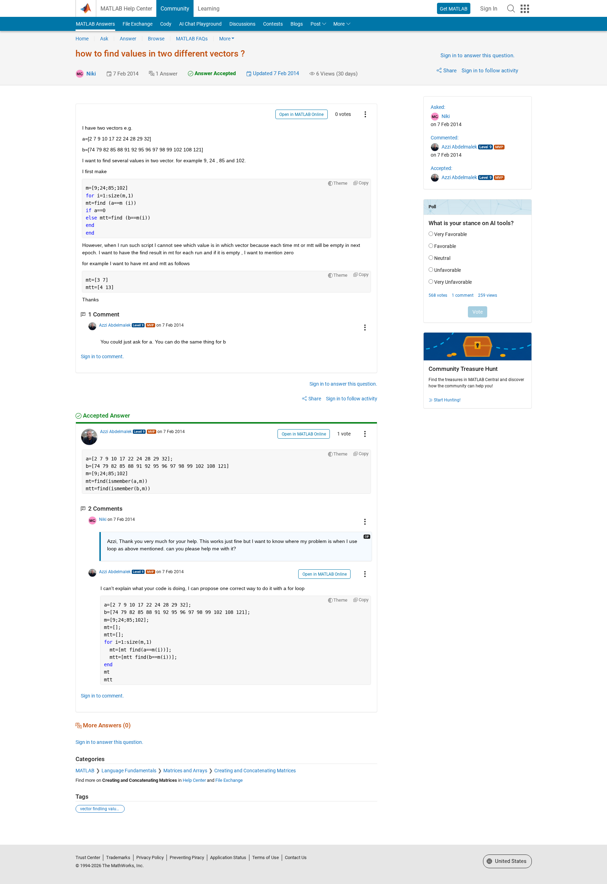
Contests (273, 24)
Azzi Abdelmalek (115, 325)
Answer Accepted (214, 73)
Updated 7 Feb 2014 (275, 73)
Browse (156, 38)
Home (82, 38)
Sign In (488, 8)
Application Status (228, 857)
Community (175, 8)
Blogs (297, 24)
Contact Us (296, 857)
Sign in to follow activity (490, 70)
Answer (128, 38)
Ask (104, 38)
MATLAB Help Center (126, 8)
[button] (511, 8)
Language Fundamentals (129, 770)
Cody (165, 24)
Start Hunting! (447, 400)
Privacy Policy (150, 857)
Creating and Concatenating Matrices (255, 770)
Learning (209, 8)
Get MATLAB (454, 9)
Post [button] (316, 24)
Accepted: (441, 168)
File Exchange (137, 24)
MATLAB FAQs (192, 38)
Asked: (438, 107)
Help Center (194, 780)
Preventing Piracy (187, 857)
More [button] (339, 24)
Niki (91, 74)
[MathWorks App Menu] (525, 9)
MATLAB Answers (95, 24)
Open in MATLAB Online (301, 114)
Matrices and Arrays (185, 770)
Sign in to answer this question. (477, 55)
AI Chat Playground (200, 24)
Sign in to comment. (102, 356)
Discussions (242, 24)
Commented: (444, 137)
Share (450, 70)
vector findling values (100, 808)
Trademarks (118, 857)
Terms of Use (265, 857)
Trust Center (88, 857)
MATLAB (85, 770)
